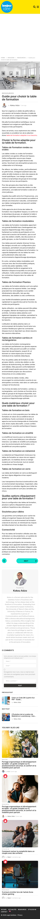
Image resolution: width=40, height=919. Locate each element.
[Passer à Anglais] (10, 911)
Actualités (12, 909)
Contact (4, 912)
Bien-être (5, 759)
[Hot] (5, 776)
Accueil (4, 909)
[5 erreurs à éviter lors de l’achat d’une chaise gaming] (20, 874)
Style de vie (5, 849)
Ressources (8, 93)
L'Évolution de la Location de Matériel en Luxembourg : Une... (24, 715)
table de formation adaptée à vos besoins (21, 135)
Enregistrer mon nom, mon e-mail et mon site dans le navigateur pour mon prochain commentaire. (19, 674)
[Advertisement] (20, 35)
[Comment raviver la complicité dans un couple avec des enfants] (20, 833)
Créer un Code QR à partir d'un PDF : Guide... (23, 698)
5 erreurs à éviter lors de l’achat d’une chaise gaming (17, 893)
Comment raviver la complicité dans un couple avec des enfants (18, 852)
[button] (34, 7)
